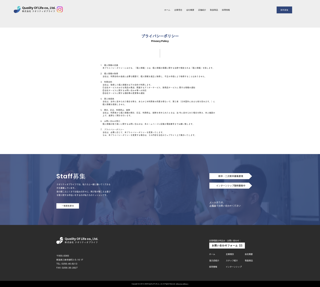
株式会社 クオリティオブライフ (38, 11)
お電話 (212, 206)
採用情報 (213, 267)
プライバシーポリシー (182, 284)
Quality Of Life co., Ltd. (38, 8)
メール (212, 202)
